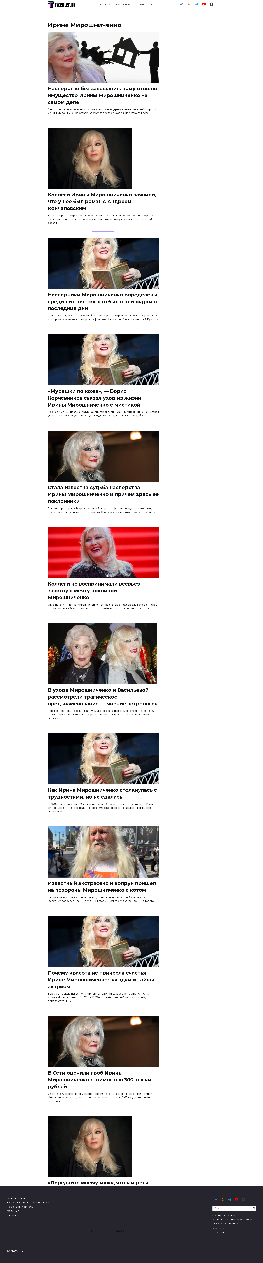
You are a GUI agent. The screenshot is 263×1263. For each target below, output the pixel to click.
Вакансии (12, 1215)
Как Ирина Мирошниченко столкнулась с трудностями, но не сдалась (102, 793)
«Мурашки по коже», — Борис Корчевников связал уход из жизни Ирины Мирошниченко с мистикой (94, 398)
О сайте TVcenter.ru (18, 1198)
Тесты (141, 5)
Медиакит (13, 1211)
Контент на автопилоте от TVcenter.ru (29, 1202)
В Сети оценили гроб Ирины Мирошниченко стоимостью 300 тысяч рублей (99, 1079)
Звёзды (102, 5)
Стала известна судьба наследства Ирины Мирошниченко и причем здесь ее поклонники (103, 494)
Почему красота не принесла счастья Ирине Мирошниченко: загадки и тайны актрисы (101, 979)
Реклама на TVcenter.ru (20, 1206)
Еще (152, 5)
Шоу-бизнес (122, 5)
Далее (120, 1230)
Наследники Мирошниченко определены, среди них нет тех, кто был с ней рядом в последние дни (103, 301)
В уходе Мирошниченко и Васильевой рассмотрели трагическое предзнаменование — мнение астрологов (103, 697)
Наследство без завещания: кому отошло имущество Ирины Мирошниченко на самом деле (102, 95)
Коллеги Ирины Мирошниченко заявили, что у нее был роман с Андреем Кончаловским (102, 201)
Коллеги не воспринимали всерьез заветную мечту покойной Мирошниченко (94, 591)
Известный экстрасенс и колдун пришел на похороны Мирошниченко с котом (102, 886)
